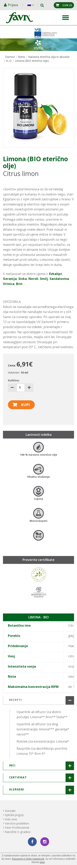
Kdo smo (11, 819)
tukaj (42, 862)
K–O (9, 61)
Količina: (14, 380)
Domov (10, 57)
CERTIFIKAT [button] (18, 777)
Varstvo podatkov (17, 823)
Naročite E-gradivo (18, 832)
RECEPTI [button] (15, 700)
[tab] (38, 700)
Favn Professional (17, 827)
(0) (67, 5)
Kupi (25, 404)
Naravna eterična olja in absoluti (48, 57)
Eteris (21, 57)
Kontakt (10, 811)
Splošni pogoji (14, 815)
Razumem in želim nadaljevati (28, 859)
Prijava (13, 5)
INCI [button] (12, 765)
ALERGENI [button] (16, 789)
